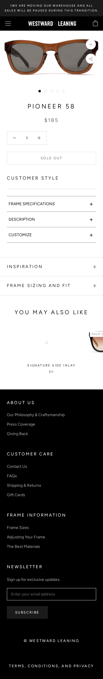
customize (51, 235)
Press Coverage (21, 424)
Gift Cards (16, 494)
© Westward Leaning (52, 641)
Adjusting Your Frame (26, 537)
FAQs (12, 476)
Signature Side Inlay (51, 365)
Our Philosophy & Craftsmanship (36, 414)
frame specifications (51, 204)
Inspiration (25, 266)
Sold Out (51, 158)
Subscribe (27, 612)
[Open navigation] (8, 24)
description (51, 219)
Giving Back (17, 433)
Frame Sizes (18, 527)
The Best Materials (23, 546)
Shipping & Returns (24, 485)
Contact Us (17, 466)
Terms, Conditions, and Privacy (51, 666)
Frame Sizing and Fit (39, 285)
